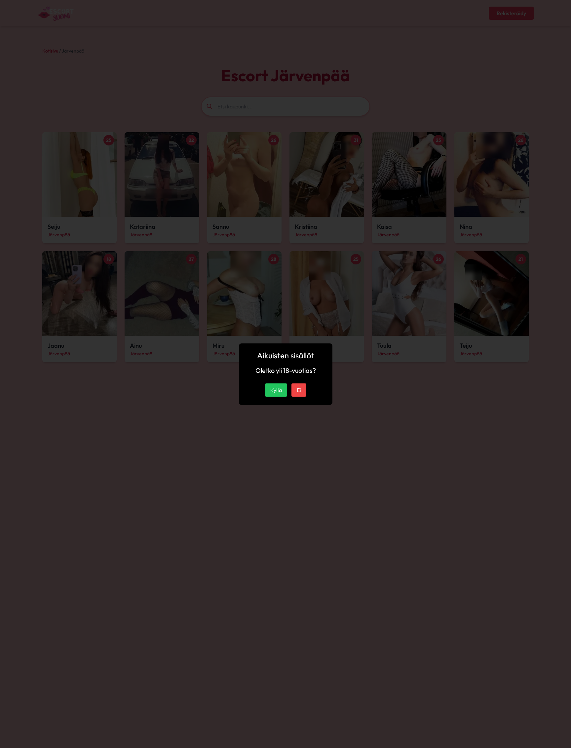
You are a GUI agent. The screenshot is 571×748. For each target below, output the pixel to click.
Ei (299, 390)
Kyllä (276, 390)
